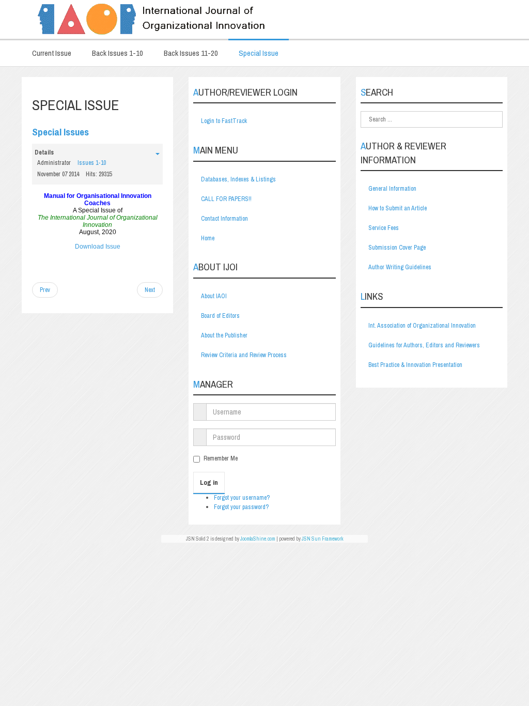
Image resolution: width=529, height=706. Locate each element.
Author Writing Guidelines (399, 267)
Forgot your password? (241, 507)
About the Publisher (224, 335)
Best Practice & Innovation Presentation (415, 365)
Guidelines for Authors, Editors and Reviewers (424, 345)
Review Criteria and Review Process (244, 355)
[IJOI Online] (264, 19)
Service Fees (383, 228)
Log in (209, 482)
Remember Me (221, 458)
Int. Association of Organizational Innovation (422, 325)
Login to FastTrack (224, 121)
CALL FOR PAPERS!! (226, 199)
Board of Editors (220, 316)
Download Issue (97, 246)
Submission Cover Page (397, 247)
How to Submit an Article (397, 208)
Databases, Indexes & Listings (238, 179)
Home (207, 238)
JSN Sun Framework (323, 538)
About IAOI (214, 296)
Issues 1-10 (91, 163)
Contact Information (224, 218)
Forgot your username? (242, 498)
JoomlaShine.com (257, 538)
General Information (392, 189)
